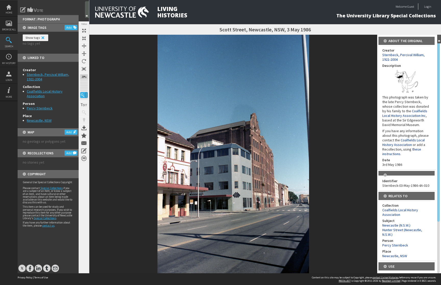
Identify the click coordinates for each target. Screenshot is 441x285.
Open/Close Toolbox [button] (87, 9)
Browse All (9, 29)
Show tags (33, 38)
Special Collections (51, 188)
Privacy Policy (25, 277)
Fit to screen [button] (84, 38)
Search (9, 46)
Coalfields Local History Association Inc (404, 113)
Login (9, 80)
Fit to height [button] (84, 53)
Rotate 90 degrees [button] (84, 61)
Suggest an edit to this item (23, 10)
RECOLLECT (345, 280)
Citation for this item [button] (84, 158)
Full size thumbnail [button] (84, 30)
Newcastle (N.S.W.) (396, 225)
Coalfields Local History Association (403, 142)
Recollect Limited (391, 280)
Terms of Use (41, 277)
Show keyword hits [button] (84, 112)
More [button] (9, 96)
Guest (410, 6)
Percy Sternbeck (40, 108)
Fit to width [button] (84, 46)
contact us (48, 225)
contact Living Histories (385, 277)
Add (69, 27)
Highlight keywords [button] (84, 120)
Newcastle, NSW (39, 120)
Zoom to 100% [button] (84, 69)
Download (84, 128)
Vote (35, 10)
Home (9, 12)
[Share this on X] (22, 265)
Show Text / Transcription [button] (84, 105)
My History (9, 63)
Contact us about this (84, 143)
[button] (84, 95)
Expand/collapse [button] (439, 39)
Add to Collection (84, 135)
